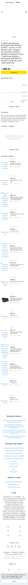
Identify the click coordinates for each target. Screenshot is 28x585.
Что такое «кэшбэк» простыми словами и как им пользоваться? (14, 421)
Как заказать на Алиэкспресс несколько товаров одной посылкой (14, 437)
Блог (14, 469)
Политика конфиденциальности (14, 558)
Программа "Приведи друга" (14, 481)
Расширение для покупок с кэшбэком (14, 456)
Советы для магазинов (14, 487)
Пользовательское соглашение (13, 556)
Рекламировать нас (14, 484)
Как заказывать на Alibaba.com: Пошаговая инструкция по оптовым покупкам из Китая (14, 426)
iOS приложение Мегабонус (14, 453)
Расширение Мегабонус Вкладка (14, 458)
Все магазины (14, 466)
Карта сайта (14, 471)
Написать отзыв (14, 149)
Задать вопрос (14, 464)
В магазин (14, 72)
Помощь (14, 461)
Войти (18, 2)
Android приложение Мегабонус (14, 450)
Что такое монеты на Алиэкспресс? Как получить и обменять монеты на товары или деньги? (14, 432)
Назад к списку (2, 12)
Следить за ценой (14, 106)
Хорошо (14, 581)
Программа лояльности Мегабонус (14, 448)
